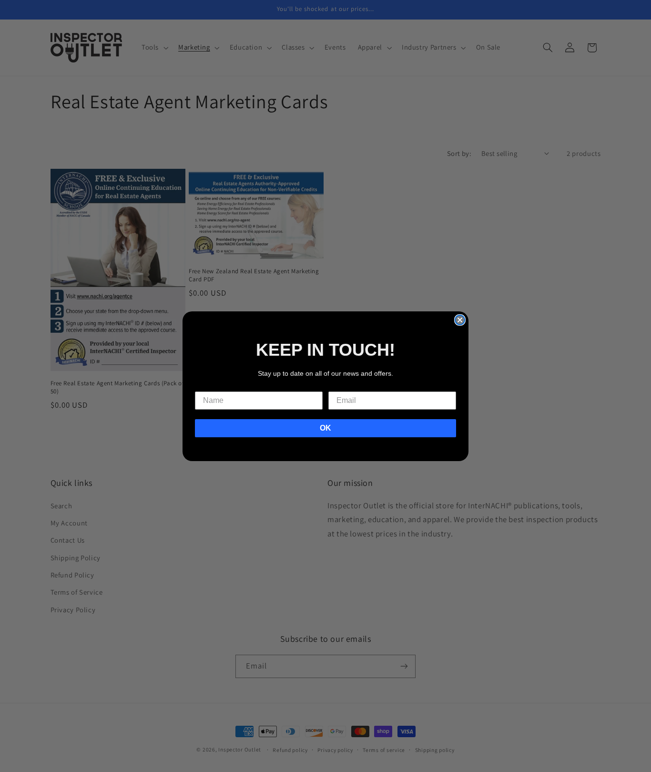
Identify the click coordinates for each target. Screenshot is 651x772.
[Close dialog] (460, 320)
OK (325, 428)
